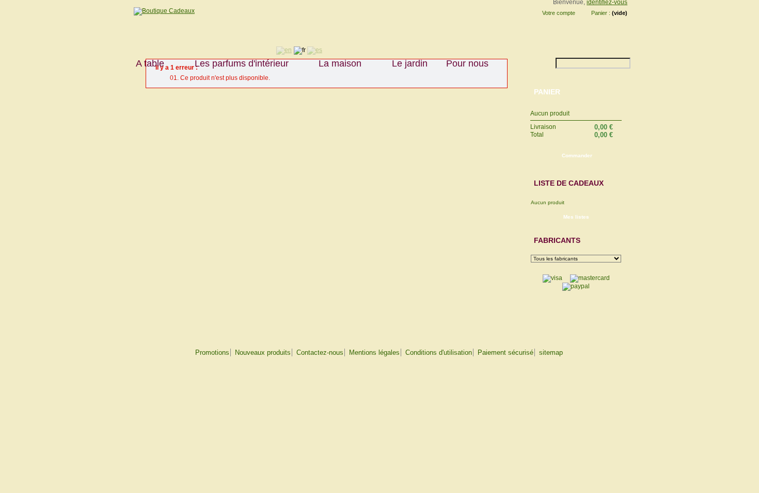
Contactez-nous (319, 352)
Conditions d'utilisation (438, 352)
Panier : (600, 13)
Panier (547, 92)
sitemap (551, 352)
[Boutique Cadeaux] (160, 10)
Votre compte (558, 13)
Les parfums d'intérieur (237, 63)
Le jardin (410, 63)
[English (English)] (284, 50)
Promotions (212, 352)
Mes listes (576, 217)
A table (145, 63)
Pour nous (462, 63)
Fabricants (557, 240)
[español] (314, 50)
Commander (577, 155)
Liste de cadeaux (569, 183)
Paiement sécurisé (505, 352)
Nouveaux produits (263, 352)
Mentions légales (374, 352)
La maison (335, 63)
